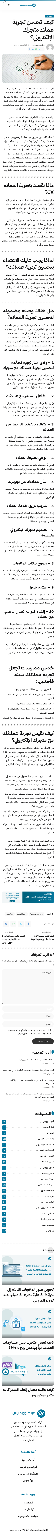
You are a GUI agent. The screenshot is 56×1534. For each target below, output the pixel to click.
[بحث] (4, 2)
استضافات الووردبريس (44, 1150)
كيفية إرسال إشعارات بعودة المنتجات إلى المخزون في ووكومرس (28, 1070)
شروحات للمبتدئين (46, 1184)
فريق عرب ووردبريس (38, 45)
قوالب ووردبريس (47, 1201)
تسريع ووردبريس (47, 1167)
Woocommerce (35, 914)
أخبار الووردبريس (47, 1121)
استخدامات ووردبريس (44, 1144)
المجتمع (28, 1502)
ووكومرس (49, 16)
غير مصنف (49, 1196)
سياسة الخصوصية (28, 1516)
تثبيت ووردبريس (47, 1155)
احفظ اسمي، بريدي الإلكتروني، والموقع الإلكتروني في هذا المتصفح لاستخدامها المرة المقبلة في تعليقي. (29, 1032)
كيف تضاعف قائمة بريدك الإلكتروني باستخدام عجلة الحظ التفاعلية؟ (31, 1082)
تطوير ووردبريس (47, 1173)
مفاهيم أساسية (47, 1219)
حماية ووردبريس (47, 1178)
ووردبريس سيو (48, 1225)
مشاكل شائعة (48, 1213)
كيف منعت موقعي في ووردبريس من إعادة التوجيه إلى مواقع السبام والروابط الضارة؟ (30, 1095)
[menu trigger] (50, 5)
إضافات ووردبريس (46, 1138)
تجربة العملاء (21, 914)
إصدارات (50, 1132)
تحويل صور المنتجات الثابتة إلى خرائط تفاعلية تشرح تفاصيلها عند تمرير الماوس (28, 1295)
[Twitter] (39, 49)
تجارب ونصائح (48, 1161)
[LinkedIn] (32, 49)
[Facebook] (43, 49)
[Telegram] (29, 49)
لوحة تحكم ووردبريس (45, 1207)
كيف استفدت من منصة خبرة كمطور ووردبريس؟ (35, 1059)
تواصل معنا (28, 1509)
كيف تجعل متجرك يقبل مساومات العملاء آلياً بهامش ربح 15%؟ (28, 1345)
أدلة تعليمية (28, 1460)
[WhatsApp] (36, 49)
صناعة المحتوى (47, 1190)
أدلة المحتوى (48, 1127)
